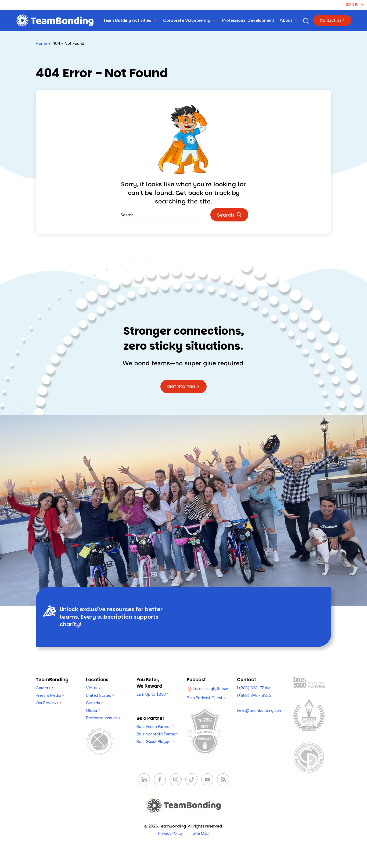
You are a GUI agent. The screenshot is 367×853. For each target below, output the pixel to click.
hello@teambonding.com (259, 710)
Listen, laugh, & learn (211, 688)
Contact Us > (332, 20)
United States (100, 695)
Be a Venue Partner (155, 726)
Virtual (93, 688)
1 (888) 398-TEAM (253, 688)
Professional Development (248, 20)
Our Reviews (48, 703)
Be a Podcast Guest (206, 697)
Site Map (201, 833)
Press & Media (50, 695)
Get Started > (183, 386)
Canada (94, 703)
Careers (44, 688)
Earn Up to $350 (152, 694)
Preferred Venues (103, 718)
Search (227, 215)
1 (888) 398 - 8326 (254, 695)
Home (41, 43)
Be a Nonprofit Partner (158, 734)
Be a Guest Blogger (155, 741)
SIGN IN (352, 4)
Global (93, 710)
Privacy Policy (170, 833)
